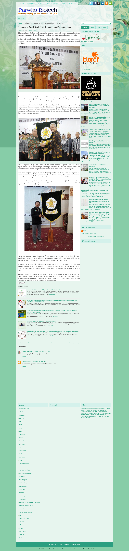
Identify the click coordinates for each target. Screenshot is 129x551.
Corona (21, 437)
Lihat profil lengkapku (89, 233)
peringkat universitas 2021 (26, 505)
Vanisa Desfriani (27, 351)
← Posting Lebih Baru (24, 343)
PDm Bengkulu (23, 479)
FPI (20, 447)
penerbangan (23, 496)
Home (20, 23)
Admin (21, 30)
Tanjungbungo (26, 361)
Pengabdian (22, 499)
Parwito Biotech (63, 544)
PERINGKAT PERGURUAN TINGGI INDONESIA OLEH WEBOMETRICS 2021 (99, 201)
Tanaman (21, 522)
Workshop (22, 538)
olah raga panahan (24, 470)
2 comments (32, 30)
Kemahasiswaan (52, 3)
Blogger (101, 236)
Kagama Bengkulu (24, 463)
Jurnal (40, 3)
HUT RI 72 (21, 457)
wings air (21, 534)
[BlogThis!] (20, 283)
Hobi (20, 454)
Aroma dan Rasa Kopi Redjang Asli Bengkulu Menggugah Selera (99, 117)
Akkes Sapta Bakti (24, 408)
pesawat (21, 509)
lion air (21, 467)
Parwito (78, 544)
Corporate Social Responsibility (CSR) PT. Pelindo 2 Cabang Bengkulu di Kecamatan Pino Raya (100, 179)
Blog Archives (102, 27)
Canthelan (22, 434)
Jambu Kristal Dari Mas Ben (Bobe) (99, 130)
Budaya (21, 428)
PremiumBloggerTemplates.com (73, 548)
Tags (92, 27)
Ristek (20, 515)
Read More (52, 294)
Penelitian (31, 3)
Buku (20, 431)
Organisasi (22, 476)
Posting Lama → (74, 343)
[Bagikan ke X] (22, 283)
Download (72, 3)
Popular (85, 27)
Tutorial (21, 528)
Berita (20, 421)
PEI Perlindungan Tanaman (26, 483)
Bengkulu (21, 418)
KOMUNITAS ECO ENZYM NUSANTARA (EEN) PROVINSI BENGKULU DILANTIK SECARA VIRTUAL (53, 331)
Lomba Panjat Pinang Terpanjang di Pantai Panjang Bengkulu (99, 152)
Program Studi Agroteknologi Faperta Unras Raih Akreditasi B (43, 290)
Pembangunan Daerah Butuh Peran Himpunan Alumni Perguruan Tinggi (44, 27)
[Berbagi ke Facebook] (24, 283)
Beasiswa (21, 415)
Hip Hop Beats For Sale (89, 548)
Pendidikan (22, 489)
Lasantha (61, 548)
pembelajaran (23, 486)
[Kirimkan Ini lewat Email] (19, 283)
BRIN (20, 425)
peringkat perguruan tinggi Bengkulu (29, 502)
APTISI (21, 412)
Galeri (63, 3)
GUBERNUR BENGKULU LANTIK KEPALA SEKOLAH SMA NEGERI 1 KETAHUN (99, 106)
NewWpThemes (43, 548)
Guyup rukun (22, 450)
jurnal (20, 460)
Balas (24, 356)
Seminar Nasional (24, 518)
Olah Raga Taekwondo (25, 473)
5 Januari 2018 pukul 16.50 (39, 361)
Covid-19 (21, 441)
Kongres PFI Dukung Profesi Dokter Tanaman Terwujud (41, 321)
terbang (21, 525)
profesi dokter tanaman (26, 512)
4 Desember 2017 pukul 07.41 (41, 351)
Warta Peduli (22, 531)
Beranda (21, 3)
